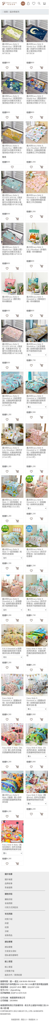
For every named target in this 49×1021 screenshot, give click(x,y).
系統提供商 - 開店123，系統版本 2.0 (24, 1020)
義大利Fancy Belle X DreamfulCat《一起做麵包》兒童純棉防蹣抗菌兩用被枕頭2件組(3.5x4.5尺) (36, 452)
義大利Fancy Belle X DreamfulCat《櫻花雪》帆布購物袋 (12, 299)
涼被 (7, 931)
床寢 (7, 923)
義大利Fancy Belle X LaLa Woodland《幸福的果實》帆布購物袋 (36, 249)
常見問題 (8, 914)
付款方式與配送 (11, 907)
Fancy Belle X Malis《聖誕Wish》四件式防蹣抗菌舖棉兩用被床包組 (36, 797)
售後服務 (8, 888)
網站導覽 (8, 942)
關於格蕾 (8, 874)
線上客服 (8, 962)
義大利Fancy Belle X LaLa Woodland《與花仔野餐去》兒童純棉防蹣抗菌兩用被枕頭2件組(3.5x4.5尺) (12, 452)
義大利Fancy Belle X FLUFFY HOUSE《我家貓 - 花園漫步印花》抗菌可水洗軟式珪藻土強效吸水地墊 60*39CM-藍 (12, 200)
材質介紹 (8, 919)
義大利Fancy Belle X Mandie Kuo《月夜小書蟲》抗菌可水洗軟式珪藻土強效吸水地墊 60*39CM (36, 48)
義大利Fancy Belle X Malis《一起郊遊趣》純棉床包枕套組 (12, 551)
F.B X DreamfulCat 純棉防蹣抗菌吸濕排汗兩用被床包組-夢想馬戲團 (11, 651)
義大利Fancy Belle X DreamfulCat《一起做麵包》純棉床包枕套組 (36, 502)
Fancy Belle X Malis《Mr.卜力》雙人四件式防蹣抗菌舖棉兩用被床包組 (12, 750)
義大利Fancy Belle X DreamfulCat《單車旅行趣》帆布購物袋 (36, 299)
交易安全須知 (10, 951)
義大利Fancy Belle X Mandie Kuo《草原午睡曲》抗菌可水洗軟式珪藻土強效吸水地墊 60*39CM (11, 48)
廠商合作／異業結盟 (13, 975)
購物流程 (8, 894)
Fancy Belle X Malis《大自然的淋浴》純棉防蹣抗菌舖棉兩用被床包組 (36, 750)
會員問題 (8, 903)
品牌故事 (8, 883)
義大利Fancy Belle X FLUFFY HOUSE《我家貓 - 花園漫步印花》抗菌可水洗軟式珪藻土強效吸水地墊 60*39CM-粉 (12, 348)
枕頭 (7, 927)
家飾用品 (8, 935)
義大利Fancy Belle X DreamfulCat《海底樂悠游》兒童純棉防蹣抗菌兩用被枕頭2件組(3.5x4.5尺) (12, 400)
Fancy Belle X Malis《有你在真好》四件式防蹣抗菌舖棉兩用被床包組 (12, 847)
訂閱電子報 (9, 971)
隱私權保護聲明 (11, 955)
